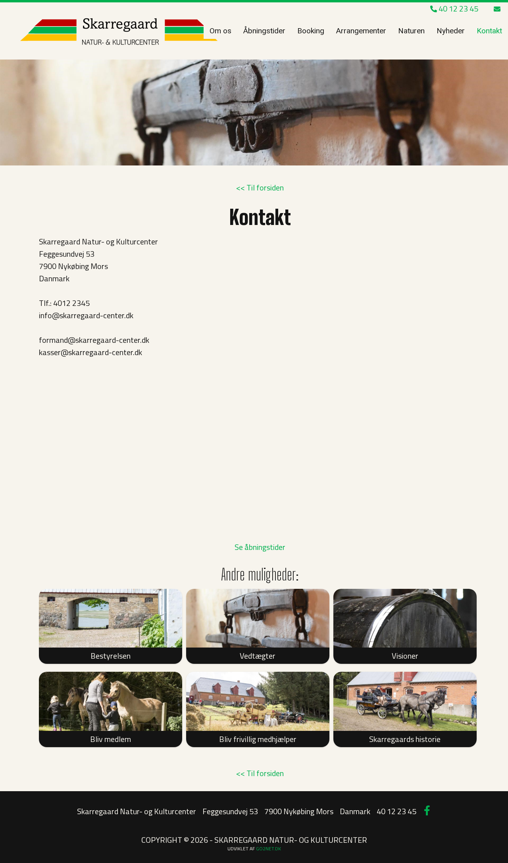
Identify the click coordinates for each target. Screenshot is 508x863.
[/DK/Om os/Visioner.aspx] (405, 618)
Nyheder (451, 30)
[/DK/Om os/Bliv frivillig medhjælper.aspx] (257, 701)
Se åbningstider (260, 547)
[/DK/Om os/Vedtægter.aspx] (257, 618)
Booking (310, 30)
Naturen (411, 30)
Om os (220, 30)
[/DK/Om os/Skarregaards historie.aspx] (405, 701)
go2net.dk (268, 848)
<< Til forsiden (260, 187)
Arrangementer (361, 30)
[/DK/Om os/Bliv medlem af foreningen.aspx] (110, 701)
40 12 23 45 (457, 8)
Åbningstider (264, 30)
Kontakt (489, 30)
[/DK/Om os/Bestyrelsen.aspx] (110, 618)
